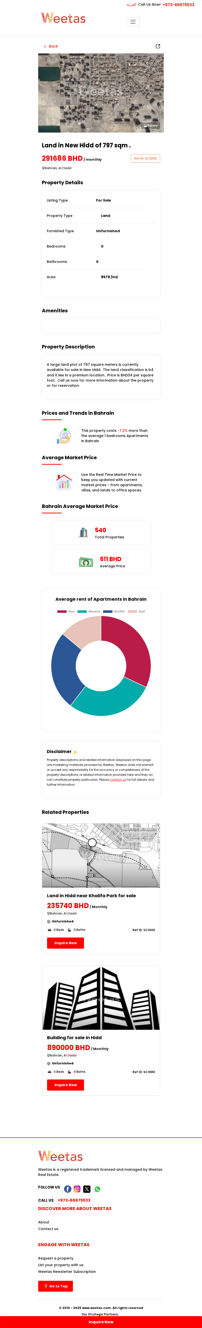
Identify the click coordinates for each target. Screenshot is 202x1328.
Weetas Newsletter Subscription (67, 1271)
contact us (118, 780)
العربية (131, 4)
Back (53, 46)
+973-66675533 (178, 5)
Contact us (48, 1228)
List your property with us (61, 1264)
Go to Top (58, 1286)
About (43, 1222)
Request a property (55, 1258)
